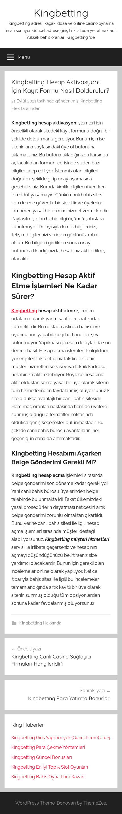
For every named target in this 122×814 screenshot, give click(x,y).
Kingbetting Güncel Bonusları (41, 757)
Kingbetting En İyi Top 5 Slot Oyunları (49, 767)
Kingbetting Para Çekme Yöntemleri (48, 747)
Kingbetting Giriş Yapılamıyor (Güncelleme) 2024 (60, 737)
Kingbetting (61, 12)
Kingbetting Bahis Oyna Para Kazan (47, 776)
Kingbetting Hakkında (40, 623)
